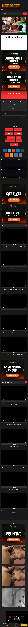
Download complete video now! (15, 95)
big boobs (18, 129)
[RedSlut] (11, 6)
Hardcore (11, 137)
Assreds (16, 123)
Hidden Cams (11, 140)
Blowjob (10, 133)
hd (19, 137)
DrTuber (10, 129)
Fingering (18, 133)
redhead (14, 144)
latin (20, 140)
